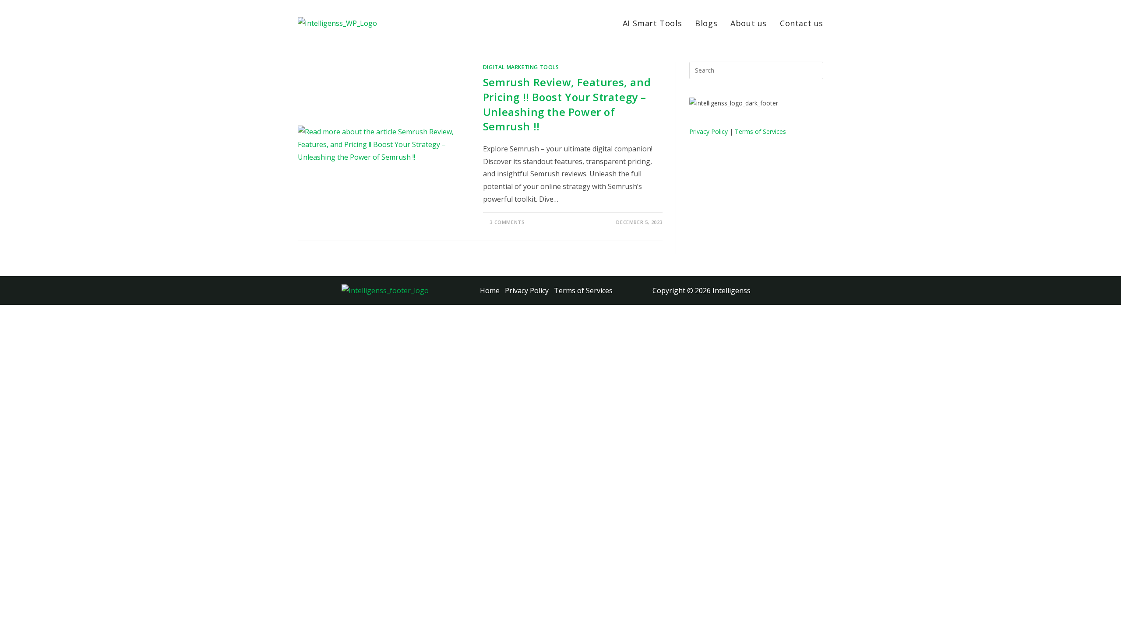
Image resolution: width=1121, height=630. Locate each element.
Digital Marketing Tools (521, 67)
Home (490, 290)
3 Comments (507, 222)
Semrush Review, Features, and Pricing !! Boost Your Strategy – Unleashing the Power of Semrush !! (567, 104)
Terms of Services (760, 131)
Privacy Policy (708, 131)
